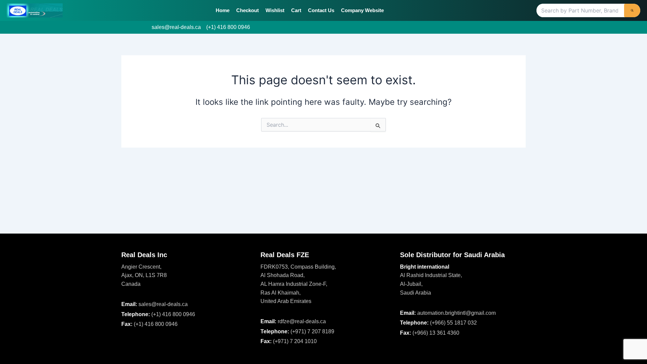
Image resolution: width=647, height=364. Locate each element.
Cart (296, 10)
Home (222, 10)
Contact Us (321, 10)
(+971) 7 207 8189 (312, 331)
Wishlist (275, 10)
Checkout (247, 10)
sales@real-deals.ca (176, 27)
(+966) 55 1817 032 (453, 323)
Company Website (362, 10)
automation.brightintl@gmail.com (456, 313)
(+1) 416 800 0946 (228, 27)
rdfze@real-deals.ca (302, 321)
